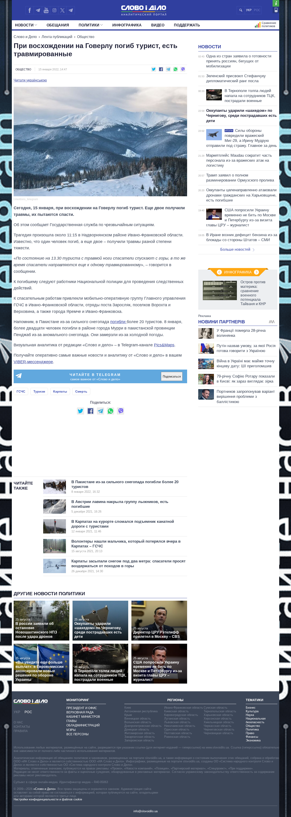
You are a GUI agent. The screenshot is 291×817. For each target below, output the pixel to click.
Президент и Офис (81, 708)
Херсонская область (218, 718)
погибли (118, 321)
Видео (157, 25)
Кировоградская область (181, 715)
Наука (250, 715)
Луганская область (177, 718)
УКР (249, 10)
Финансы (252, 736)
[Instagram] (54, 10)
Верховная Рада (80, 712)
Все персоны (77, 734)
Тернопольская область (220, 711)
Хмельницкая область (219, 722)
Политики (89, 25)
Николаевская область (179, 726)
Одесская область (176, 729)
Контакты (22, 726)
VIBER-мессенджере (33, 362)
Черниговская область (219, 729)
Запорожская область (139, 740)
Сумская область (215, 707)
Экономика (253, 740)
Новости (24, 25)
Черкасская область (217, 726)
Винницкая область (137, 718)
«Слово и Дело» (44, 789)
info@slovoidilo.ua (145, 811)
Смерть (81, 391)
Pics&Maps (164, 345)
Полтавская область (178, 733)
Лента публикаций (57, 37)
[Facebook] (29, 10)
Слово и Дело (25, 37)
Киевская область (176, 711)
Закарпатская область (139, 736)
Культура (252, 711)
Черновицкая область (218, 733)
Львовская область (177, 722)
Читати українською (30, 80)
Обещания (58, 25)
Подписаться (172, 376)
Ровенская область (177, 736)
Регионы (175, 700)
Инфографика (127, 25)
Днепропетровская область (143, 726)
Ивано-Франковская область (183, 707)
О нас (18, 722)
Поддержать (187, 25)
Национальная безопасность (256, 720)
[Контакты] (276, 10)
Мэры (71, 730)
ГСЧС (21, 391)
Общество (85, 37)
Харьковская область (218, 715)
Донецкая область (136, 729)
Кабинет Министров (83, 716)
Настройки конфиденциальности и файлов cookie (48, 799)
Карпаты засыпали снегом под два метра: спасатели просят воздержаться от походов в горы (128, 566)
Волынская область (137, 722)
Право (250, 733)
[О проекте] (276, 3)
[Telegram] (38, 10)
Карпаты (60, 391)
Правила (21, 731)
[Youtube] (46, 10)
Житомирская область (139, 733)
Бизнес (251, 707)
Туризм (39, 391)
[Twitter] (62, 10)
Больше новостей (235, 249)
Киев (127, 707)
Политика (252, 729)
